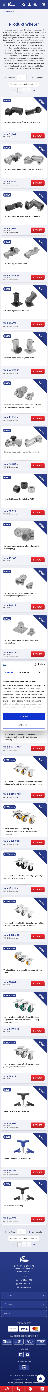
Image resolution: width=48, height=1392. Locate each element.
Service (8, 1313)
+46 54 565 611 (25, 1284)
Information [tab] (24, 672)
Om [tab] (39, 672)
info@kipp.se (25, 1287)
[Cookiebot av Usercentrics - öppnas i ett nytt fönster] (34, 665)
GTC (26, 1380)
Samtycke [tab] (8, 672)
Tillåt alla (24, 716)
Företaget (9, 1304)
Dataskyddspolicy (15, 1383)
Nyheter (8, 1295)
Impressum (18, 1380)
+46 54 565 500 (25, 1280)
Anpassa (22, 725)
